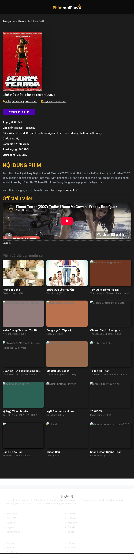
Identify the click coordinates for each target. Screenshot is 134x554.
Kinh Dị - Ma (31, 101)
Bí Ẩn (8, 101)
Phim (20, 21)
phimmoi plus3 (69, 190)
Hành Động (18, 101)
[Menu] (5, 7)
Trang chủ (9, 21)
